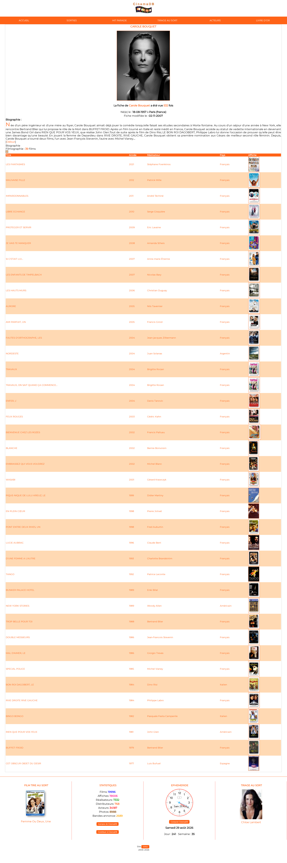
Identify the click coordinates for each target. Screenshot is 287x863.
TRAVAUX (11, 369)
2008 (132, 243)
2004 (132, 337)
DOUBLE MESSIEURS (18, 637)
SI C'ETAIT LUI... (14, 259)
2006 (132, 290)
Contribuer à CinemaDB (107, 832)
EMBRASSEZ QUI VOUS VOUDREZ (25, 464)
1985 (131, 668)
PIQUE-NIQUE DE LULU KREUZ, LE (26, 495)
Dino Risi (152, 684)
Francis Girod (154, 322)
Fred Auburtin (155, 527)
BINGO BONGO (14, 716)
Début (10, 141)
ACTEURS (215, 20)
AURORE (11, 306)
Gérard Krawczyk (156, 479)
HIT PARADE (119, 20)
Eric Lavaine (154, 227)
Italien (223, 684)
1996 (131, 542)
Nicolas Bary (154, 274)
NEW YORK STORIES (17, 605)
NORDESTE (12, 353)
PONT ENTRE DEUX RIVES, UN (23, 527)
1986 (131, 637)
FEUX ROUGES (14, 416)
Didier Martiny (155, 495)
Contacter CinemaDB (179, 822)
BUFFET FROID (14, 747)
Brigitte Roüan (155, 369)
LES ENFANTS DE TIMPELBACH (24, 274)
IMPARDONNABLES (17, 196)
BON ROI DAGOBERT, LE (20, 684)
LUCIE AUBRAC (15, 542)
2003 (132, 416)
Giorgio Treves (155, 653)
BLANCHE (11, 448)
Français (225, 164)
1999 (131, 495)
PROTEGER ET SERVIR (18, 227)
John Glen (153, 732)
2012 (131, 180)
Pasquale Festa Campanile (162, 716)
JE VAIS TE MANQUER (18, 243)
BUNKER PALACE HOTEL (20, 590)
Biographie (13, 145)
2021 (131, 164)
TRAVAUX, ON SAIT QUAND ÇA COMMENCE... (31, 385)
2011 (131, 196)
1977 (131, 763)
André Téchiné (155, 196)
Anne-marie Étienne (158, 259)
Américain (226, 605)
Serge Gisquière (156, 211)
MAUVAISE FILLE (15, 180)
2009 (132, 227)
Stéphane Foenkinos (159, 164)
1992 (131, 574)
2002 (132, 432)
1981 (131, 732)
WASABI (10, 479)
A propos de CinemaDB (107, 824)
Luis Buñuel (154, 763)
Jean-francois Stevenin (160, 637)
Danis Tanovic (155, 400)
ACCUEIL (24, 20)
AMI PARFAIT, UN (16, 322)
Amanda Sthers (156, 243)
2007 (132, 259)
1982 (131, 716)
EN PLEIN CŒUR (15, 511)
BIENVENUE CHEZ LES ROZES (23, 432)
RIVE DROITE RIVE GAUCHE (22, 700)
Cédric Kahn (154, 416)
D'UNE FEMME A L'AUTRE (20, 558)
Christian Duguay (157, 290)
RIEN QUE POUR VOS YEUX (21, 732)
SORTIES (72, 20)
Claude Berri (154, 542)
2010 (131, 211)
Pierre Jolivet (154, 511)
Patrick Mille (154, 180)
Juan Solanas (154, 353)
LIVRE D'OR (263, 20)
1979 (131, 747)
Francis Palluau (156, 432)
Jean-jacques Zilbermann (161, 337)
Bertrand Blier (155, 621)
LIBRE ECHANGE (15, 211)
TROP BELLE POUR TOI (19, 621)
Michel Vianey (155, 668)
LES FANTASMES (15, 164)
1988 (131, 621)
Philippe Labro (155, 700)
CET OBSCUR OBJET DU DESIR (23, 763)
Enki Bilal (152, 590)
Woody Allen (154, 605)
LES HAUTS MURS (16, 290)
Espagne (225, 763)
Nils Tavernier (154, 306)
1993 (131, 558)
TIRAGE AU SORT (167, 20)
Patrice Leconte (156, 574)
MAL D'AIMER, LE (15, 653)
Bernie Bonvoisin (156, 448)
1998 (131, 511)
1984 (131, 684)
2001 (131, 479)
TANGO (10, 574)
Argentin (225, 353)
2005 (132, 306)
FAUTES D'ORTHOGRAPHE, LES (24, 337)
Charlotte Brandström (159, 558)
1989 (131, 590)
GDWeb (145, 847)
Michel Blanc (154, 464)
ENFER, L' (11, 400)
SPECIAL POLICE (15, 668)
